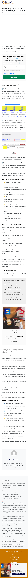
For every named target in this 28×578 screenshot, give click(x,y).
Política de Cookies (14, 559)
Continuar (14, 77)
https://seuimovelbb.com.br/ (12, 104)
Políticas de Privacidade (8, 73)
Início (14, 553)
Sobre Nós (14, 554)
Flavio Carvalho (14, 460)
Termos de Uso (14, 561)
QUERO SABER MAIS (18, 573)
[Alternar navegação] (24, 3)
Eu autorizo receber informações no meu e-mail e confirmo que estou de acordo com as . (13, 72)
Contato (14, 556)
